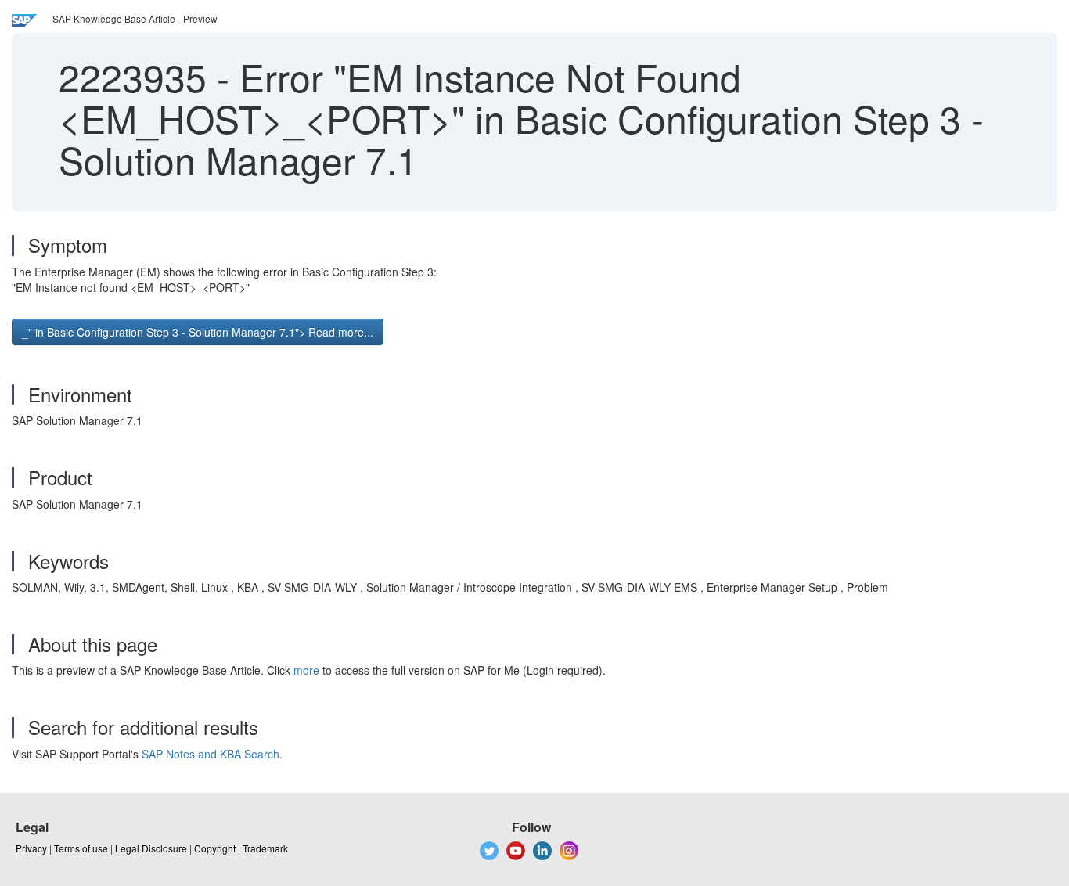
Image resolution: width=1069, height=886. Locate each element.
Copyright (215, 848)
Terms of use (81, 848)
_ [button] (197, 332)
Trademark (265, 848)
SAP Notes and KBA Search (210, 754)
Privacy (31, 848)
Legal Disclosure (151, 848)
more (306, 670)
